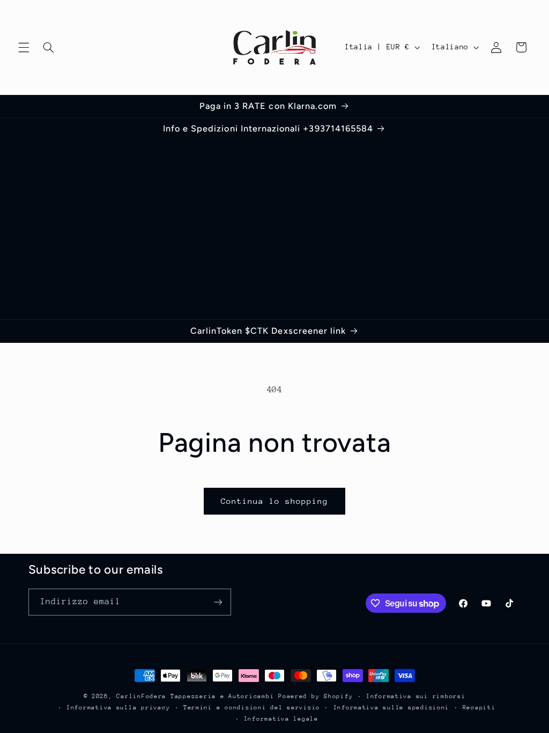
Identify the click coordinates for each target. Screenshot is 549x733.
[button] (23, 47)
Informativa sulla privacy (118, 707)
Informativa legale (281, 718)
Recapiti (479, 707)
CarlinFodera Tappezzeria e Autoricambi (195, 696)
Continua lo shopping (275, 500)
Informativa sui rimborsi (416, 696)
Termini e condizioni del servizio (251, 707)
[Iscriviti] (217, 602)
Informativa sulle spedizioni (391, 707)
